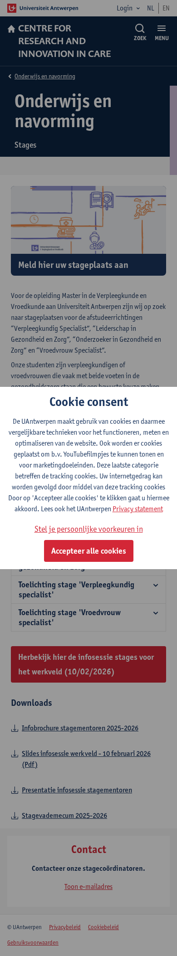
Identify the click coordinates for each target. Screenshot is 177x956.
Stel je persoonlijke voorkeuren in (88, 529)
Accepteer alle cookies (88, 551)
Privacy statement (138, 508)
